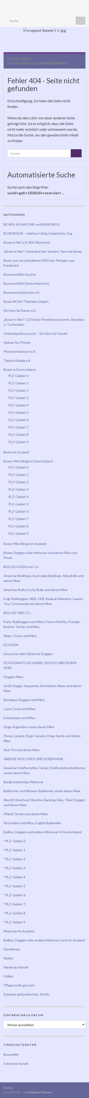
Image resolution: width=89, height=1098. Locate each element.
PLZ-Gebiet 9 (18, 442)
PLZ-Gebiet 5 (18, 412)
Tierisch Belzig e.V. (17, 360)
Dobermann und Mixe (19, 718)
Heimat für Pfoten (17, 342)
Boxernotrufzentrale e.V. (22, 292)
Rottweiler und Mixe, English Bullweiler (32, 823)
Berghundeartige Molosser (23, 782)
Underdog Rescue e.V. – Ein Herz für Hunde (35, 333)
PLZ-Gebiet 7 (18, 427)
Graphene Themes (40, 1092)
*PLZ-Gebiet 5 (14, 886)
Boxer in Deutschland (19, 370)
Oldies (8, 976)
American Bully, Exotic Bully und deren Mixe (35, 590)
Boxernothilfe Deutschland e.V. (27, 283)
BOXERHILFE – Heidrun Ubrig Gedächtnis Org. (38, 233)
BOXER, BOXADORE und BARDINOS (31, 224)
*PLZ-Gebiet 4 (14, 877)
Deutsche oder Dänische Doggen (28, 654)
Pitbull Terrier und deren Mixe (26, 814)
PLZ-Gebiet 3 (18, 398)
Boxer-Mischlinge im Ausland (25, 544)
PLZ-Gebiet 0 (18, 376)
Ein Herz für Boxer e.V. (20, 310)
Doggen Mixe (13, 677)
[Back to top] (78, 1087)
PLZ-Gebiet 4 (18, 405)
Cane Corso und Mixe (19, 709)
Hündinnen (12, 949)
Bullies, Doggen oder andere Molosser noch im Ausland (44, 940)
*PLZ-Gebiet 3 (14, 868)
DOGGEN (11, 645)
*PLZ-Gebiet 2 (14, 859)
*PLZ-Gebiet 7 (14, 904)
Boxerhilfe (11, 1054)
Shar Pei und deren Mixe (21, 750)
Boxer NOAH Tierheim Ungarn (26, 301)
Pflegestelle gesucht (19, 985)
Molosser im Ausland (19, 931)
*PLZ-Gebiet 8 (14, 913)
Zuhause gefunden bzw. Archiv (26, 994)
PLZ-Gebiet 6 (18, 420)
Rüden (8, 958)
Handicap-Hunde (16, 967)
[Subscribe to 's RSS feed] (6, 5)
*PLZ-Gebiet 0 (14, 841)
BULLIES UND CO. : (18, 613)
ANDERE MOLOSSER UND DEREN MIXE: (34, 759)
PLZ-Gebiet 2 (18, 390)
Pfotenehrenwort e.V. (20, 351)
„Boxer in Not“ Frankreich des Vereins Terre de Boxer (43, 251)
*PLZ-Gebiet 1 (14, 850)
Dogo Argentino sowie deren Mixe (29, 727)
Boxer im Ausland (16, 452)
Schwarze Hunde (16, 1063)
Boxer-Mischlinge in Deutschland (28, 461)
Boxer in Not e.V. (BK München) (27, 242)
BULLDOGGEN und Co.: (21, 567)
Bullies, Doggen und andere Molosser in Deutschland (43, 832)
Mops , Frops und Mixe (20, 636)
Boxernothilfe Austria (20, 274)
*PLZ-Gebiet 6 (14, 895)
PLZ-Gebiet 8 (18, 435)
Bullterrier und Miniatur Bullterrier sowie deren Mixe (42, 791)
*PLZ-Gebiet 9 (14, 922)
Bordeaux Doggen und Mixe (24, 700)
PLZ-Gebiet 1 (18, 383)
